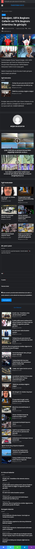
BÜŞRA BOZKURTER (9, 28)
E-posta (3, 280)
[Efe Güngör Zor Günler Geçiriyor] (9, 191)
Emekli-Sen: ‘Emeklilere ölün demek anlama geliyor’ (20, 314)
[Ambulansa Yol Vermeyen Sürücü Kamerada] (6, 440)
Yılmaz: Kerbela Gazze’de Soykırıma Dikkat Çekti (24, 217)
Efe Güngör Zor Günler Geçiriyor (8, 198)
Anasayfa (5, 11)
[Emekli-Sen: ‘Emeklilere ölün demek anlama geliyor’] (6, 315)
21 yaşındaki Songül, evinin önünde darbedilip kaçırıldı (26, 198)
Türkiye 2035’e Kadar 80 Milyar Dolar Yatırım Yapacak (21, 459)
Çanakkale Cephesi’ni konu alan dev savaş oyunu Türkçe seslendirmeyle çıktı (22, 378)
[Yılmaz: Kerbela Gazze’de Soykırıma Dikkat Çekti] (26, 209)
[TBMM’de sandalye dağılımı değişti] (6, 93)
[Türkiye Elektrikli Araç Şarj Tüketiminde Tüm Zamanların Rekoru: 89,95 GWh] (6, 363)
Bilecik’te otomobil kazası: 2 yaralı (7, 216)
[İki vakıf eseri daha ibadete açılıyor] (6, 333)
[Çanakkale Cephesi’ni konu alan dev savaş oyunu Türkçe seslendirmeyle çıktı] (6, 378)
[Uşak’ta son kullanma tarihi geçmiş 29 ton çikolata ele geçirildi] (26, 227)
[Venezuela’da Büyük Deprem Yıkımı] (9, 227)
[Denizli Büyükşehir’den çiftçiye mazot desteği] (6, 355)
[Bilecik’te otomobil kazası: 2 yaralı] (9, 209)
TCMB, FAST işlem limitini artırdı (22, 368)
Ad (2, 273)
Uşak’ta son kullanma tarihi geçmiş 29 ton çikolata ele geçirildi (25, 235)
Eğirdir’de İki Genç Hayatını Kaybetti (13, 446)
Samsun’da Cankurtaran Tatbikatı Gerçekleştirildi (20, 451)
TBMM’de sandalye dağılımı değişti (23, 91)
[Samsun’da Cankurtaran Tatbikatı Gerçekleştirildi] (6, 452)
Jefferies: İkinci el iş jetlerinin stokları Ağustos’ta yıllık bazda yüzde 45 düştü (17, 347)
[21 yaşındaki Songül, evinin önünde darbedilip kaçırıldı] (26, 191)
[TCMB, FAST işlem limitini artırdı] (6, 371)
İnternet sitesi (5, 286)
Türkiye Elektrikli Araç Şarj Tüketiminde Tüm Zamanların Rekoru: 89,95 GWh (21, 362)
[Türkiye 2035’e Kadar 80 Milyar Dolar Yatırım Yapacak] (6, 460)
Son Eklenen (17, 307)
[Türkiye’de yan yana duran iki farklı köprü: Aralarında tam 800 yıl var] (6, 85)
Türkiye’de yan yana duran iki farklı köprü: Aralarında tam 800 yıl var (22, 340)
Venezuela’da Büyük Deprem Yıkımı (7, 234)
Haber (10, 11)
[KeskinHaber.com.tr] (17, 5)
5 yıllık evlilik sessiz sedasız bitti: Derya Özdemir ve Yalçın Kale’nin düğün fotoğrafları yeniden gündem (22, 323)
